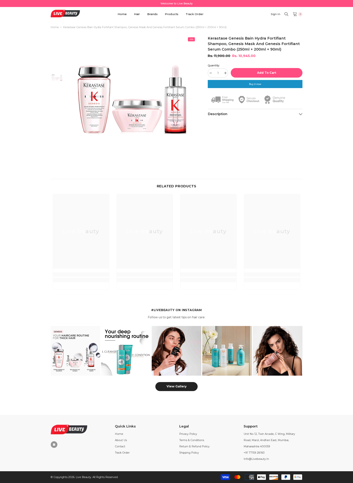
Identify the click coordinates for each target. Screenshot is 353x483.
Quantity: (214, 65)
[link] (81, 274)
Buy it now (255, 84)
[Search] (286, 14)
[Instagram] (54, 444)
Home (55, 27)
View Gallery (177, 386)
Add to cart (266, 72)
